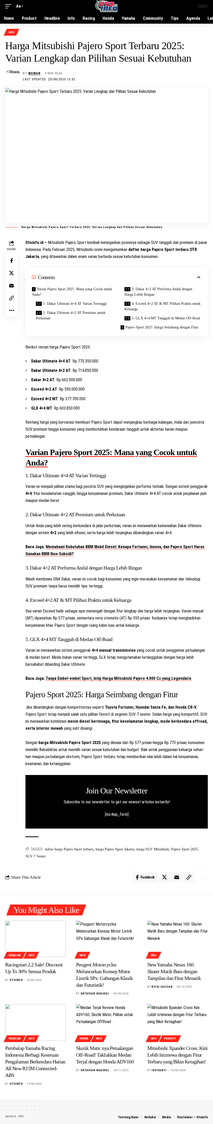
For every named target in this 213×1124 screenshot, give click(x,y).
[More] (11, 310)
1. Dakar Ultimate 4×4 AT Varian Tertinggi (74, 304)
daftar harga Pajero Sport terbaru (69, 849)
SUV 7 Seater (35, 856)
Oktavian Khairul (95, 993)
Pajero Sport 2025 (184, 849)
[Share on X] (11, 273)
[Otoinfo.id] (106, 6)
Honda (83, 1038)
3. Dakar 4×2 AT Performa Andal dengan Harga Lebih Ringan (158, 291)
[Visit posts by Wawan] (13, 76)
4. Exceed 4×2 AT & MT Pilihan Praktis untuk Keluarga (162, 306)
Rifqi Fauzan (161, 987)
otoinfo (16, 980)
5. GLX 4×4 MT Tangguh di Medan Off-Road (166, 318)
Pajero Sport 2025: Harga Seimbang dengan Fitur (161, 327)
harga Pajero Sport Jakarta (115, 849)
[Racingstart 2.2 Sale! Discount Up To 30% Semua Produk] (35, 939)
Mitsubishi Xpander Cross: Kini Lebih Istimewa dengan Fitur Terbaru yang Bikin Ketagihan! (177, 1054)
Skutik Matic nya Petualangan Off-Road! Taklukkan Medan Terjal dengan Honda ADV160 (105, 1054)
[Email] (11, 285)
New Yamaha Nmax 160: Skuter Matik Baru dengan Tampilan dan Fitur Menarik (174, 971)
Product (170, 1038)
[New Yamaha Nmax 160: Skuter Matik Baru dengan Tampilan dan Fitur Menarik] (177, 939)
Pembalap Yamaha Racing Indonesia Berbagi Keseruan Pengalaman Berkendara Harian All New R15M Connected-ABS (35, 1061)
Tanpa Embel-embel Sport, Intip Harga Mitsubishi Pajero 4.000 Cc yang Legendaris (118, 678)
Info (11, 32)
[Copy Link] (11, 298)
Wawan (34, 73)
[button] (9, 6)
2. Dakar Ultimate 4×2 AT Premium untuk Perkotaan (70, 315)
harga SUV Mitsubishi (152, 849)
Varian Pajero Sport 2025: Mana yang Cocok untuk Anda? (72, 291)
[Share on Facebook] (11, 260)
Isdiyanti (159, 1070)
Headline (15, 955)
